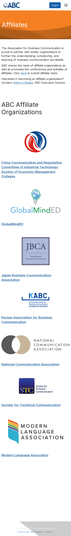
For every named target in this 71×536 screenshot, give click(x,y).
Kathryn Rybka (23, 82)
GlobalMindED (12, 224)
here (24, 73)
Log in (55, 5)
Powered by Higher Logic (35, 532)
